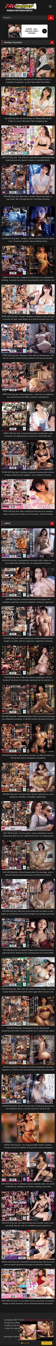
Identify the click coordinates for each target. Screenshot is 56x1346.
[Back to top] (48, 1338)
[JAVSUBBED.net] (23, 7)
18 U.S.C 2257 (46, 1320)
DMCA (27, 1320)
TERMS (35, 1320)
